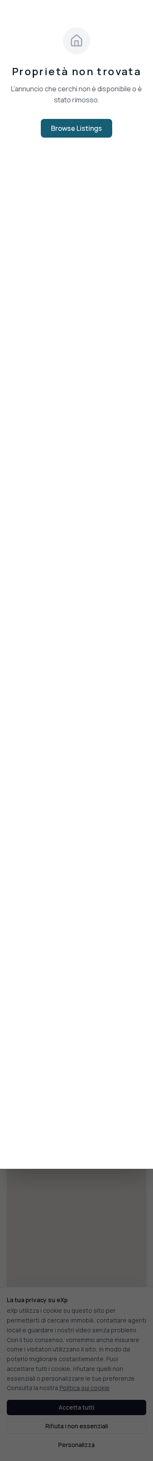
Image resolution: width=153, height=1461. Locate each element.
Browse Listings (76, 128)
